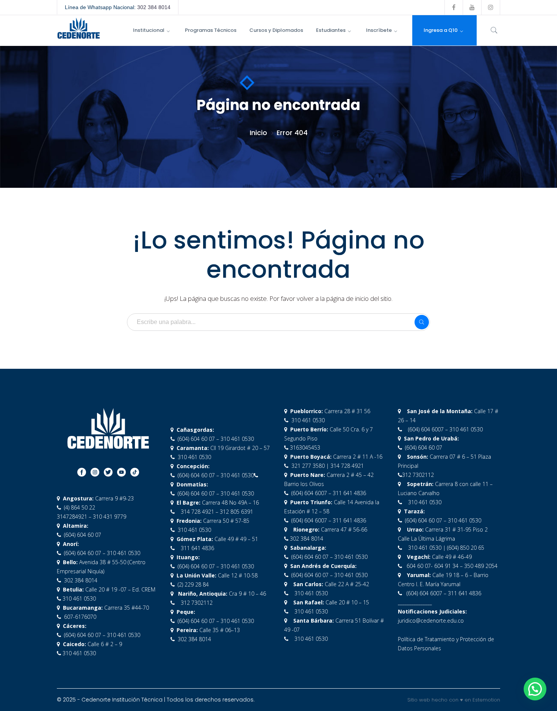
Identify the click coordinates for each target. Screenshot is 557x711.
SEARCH (422, 322)
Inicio (258, 132)
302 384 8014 (154, 7)
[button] (535, 689)
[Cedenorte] (78, 27)
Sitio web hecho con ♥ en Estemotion (453, 699)
